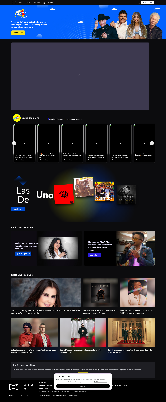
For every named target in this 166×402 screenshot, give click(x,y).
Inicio (20, 3)
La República (118, 385)
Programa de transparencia (80, 391)
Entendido (83, 386)
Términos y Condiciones (84, 379)
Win (131, 385)
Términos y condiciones (44, 395)
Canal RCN (42, 385)
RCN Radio (49, 385)
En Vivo (27, 3)
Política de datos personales (59, 395)
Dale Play (17, 209)
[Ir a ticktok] (25, 385)
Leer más (16, 33)
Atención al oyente (44, 391)
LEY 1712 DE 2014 (66, 391)
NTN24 (125, 385)
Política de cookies (73, 395)
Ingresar (145, 2)
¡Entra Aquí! (22, 254)
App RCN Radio (47, 3)
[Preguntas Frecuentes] (139, 2)
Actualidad (36, 3)
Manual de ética (55, 391)
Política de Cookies (100, 382)
